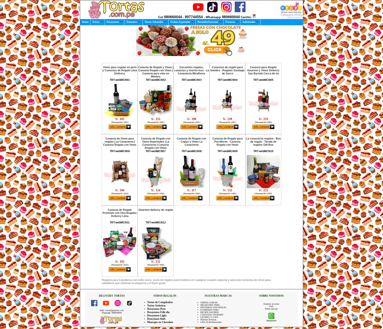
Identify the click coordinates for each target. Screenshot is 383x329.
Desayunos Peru (156, 308)
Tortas (96, 21)
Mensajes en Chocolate (160, 322)
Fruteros (230, 21)
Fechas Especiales (180, 21)
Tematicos (131, 21)
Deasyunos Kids (156, 318)
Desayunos (113, 21)
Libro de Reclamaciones (211, 322)
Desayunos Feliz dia (158, 312)
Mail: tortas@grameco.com (112, 310)
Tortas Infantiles (154, 21)
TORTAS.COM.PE (209, 302)
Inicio (85, 21)
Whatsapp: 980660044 (112, 313)
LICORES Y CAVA (209, 317)
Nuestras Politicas (208, 319)
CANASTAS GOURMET (211, 315)
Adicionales (248, 21)
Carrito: (246, 17)
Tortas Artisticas (156, 305)
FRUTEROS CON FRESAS (213, 307)
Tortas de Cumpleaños (160, 302)
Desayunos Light (156, 315)
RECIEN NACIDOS (209, 312)
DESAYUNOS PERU (210, 305)
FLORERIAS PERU (209, 310)
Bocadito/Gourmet (207, 21)
